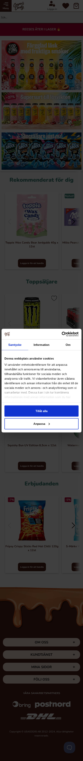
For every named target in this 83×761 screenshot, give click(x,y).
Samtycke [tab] (15, 344)
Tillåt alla (41, 411)
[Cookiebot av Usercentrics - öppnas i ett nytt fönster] (62, 334)
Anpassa (39, 423)
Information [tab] (41, 344)
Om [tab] (68, 344)
